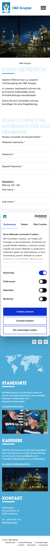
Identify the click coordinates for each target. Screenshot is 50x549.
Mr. (13, 185)
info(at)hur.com (9, 522)
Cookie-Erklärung (25, 542)
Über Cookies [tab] (40, 224)
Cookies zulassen (25, 311)
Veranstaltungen (41, 542)
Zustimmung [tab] (9, 224)
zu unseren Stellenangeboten (16, 464)
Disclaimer (31, 545)
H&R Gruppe (25, 63)
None (7, 185)
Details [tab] (24, 224)
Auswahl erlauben (25, 321)
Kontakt (21, 545)
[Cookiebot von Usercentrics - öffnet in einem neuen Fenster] (35, 216)
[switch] (43, 281)
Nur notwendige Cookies (25, 330)
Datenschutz (10, 542)
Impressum (43, 545)
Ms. (18, 185)
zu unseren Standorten (12, 406)
